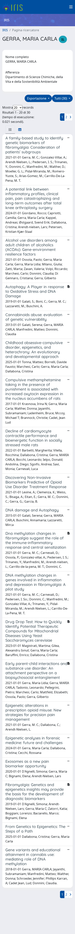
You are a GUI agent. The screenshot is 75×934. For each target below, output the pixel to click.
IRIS (5, 30)
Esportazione (37, 98)
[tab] (10, 130)
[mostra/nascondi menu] (71, 7)
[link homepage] (14, 7)
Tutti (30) (61, 98)
